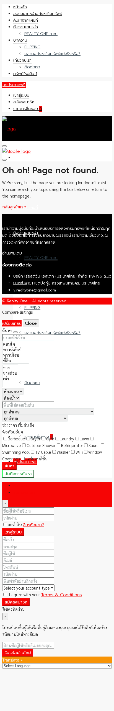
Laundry (67, 438)
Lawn (84, 438)
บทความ (20, 40)
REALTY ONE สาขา (41, 34)
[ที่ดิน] (15, 360)
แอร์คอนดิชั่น (36, 458)
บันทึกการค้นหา (18, 474)
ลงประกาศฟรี (13, 85)
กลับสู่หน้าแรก (14, 207)
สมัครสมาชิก (23, 102)
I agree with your (45, 594)
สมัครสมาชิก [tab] (24, 492)
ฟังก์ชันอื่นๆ (12, 432)
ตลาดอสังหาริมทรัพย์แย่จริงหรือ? (52, 54)
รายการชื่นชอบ (27, 109)
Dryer (35, 438)
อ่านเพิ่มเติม (12, 253)
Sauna (94, 445)
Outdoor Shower (41, 445)
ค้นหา (9, 466)
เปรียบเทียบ (12, 323)
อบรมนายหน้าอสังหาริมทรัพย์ (37, 14)
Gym (50, 438)
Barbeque (16, 438)
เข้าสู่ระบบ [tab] (21, 485)
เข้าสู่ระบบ (21, 95)
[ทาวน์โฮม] (15, 355)
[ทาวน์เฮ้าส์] (15, 349)
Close (31, 323)
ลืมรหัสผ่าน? (33, 525)
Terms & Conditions (61, 595)
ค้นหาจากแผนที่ (25, 20)
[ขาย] (10, 367)
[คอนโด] (15, 344)
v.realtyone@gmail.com (34, 290)
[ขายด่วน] (10, 373)
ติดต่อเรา (32, 67)
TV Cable (43, 452)
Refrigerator (72, 445)
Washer (63, 452)
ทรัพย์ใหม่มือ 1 (25, 74)
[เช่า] (10, 378)
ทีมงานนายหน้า (25, 27)
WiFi (79, 452)
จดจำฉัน (15, 524)
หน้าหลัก (20, 7)
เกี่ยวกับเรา (22, 60)
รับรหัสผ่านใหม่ (17, 653)
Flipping (32, 47)
